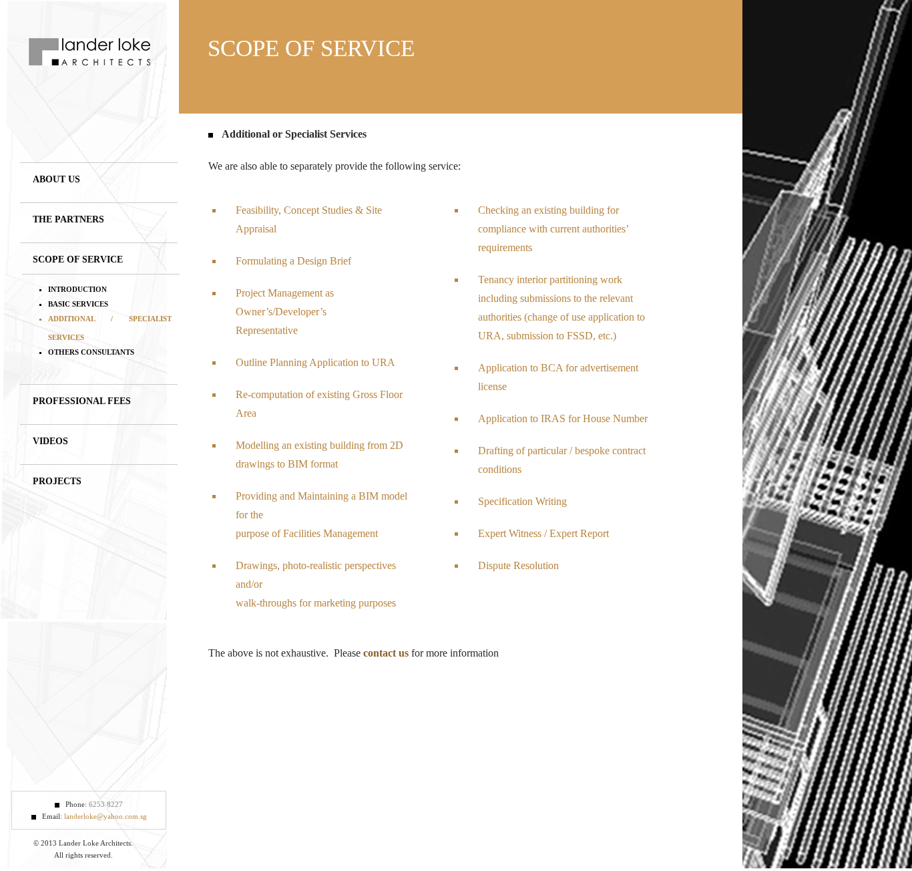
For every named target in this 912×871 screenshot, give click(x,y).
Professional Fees (82, 401)
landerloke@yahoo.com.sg (105, 816)
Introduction (77, 289)
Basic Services (78, 304)
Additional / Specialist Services (110, 328)
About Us (56, 179)
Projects (57, 481)
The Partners (68, 219)
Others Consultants (91, 352)
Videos (50, 441)
